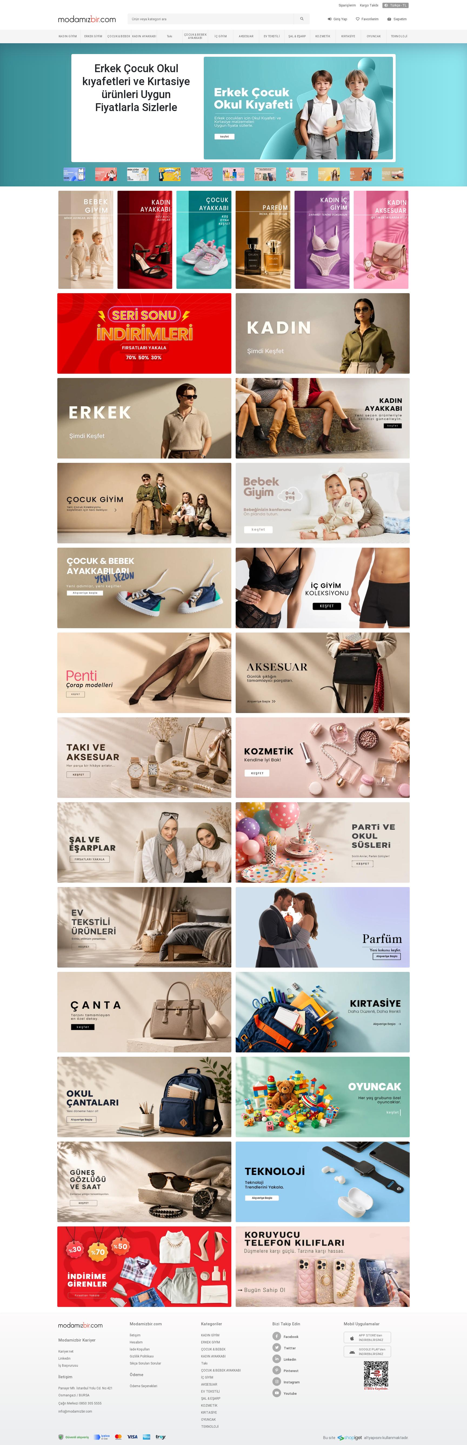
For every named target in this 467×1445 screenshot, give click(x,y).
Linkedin (64, 1358)
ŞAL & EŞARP (297, 36)
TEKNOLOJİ (399, 36)
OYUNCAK (374, 36)
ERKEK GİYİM (93, 36)
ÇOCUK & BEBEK (118, 36)
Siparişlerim (347, 5)
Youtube (290, 1394)
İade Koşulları (140, 1349)
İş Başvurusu (68, 1365)
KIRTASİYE (348, 36)
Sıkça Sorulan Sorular (145, 1363)
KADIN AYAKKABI (144, 36)
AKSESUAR (246, 36)
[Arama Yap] (301, 19)
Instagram (292, 1382)
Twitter (290, 1348)
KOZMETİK (322, 36)
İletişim (135, 1335)
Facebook (291, 1337)
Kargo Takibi (369, 5)
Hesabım (136, 1342)
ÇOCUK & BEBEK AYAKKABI (195, 36)
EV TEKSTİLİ (272, 36)
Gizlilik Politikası (142, 1356)
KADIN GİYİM (68, 36)
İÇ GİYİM (221, 36)
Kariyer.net (66, 1351)
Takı (169, 36)
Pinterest (291, 1371)
